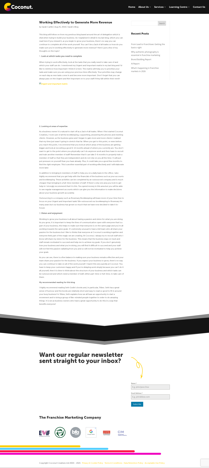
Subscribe (137, 404)
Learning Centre (178, 7)
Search (162, 23)
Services (159, 7)
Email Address (137, 393)
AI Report (135, 63)
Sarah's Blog (73, 27)
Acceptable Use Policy (155, 463)
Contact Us (199, 7)
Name (134, 383)
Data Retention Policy (133, 463)
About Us (143, 7)
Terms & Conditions (113, 463)
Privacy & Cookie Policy (92, 463)
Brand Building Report (141, 59)
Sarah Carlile (47, 27)
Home (131, 7)
